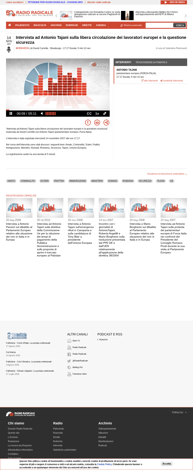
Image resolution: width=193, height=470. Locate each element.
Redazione (13, 441)
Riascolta (58, 433)
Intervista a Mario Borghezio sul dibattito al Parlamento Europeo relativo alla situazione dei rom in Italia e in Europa (143, 231)
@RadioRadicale (80, 361)
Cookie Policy (104, 464)
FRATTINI (59, 181)
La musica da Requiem (20, 445)
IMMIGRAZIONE (77, 181)
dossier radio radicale (99, 2)
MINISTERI (97, 181)
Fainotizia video (80, 374)
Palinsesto (58, 428)
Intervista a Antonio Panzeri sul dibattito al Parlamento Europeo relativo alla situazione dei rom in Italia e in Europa (19, 231)
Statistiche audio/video (64, 450)
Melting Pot (78, 367)
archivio (56, 25)
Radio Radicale (79, 347)
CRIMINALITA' (28, 181)
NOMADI (112, 181)
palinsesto (22, 25)
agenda (101, 25)
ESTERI (45, 181)
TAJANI (161, 181)
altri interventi (151, 80)
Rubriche (103, 339)
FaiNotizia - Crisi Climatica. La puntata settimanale (29, 361)
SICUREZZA (145, 181)
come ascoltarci (14, 2)
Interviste (57, 445)
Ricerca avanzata (133, 25)
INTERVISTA (22, 48)
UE (171, 181)
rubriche (72, 25)
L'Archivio (13, 437)
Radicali (102, 445)
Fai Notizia (11, 352)
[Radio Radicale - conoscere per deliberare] (20, 416)
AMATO (11, 181)
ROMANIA (128, 181)
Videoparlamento (107, 428)
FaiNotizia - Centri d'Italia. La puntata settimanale (28, 343)
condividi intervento (173, 80)
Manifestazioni (105, 441)
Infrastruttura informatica (20, 450)
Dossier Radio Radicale (20, 428)
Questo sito (13, 433)
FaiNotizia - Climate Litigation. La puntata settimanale (30, 371)
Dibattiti (102, 437)
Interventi (123, 62)
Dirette (56, 437)
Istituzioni (103, 433)
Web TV (76, 341)
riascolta (40, 25)
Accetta (166, 463)
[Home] (29, 16)
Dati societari (14, 458)
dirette (87, 25)
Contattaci (13, 454)
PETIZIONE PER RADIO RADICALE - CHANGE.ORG (55, 2)
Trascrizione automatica (151, 62)
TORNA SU (177, 412)
